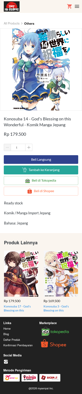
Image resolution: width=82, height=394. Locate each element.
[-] (5, 361)
